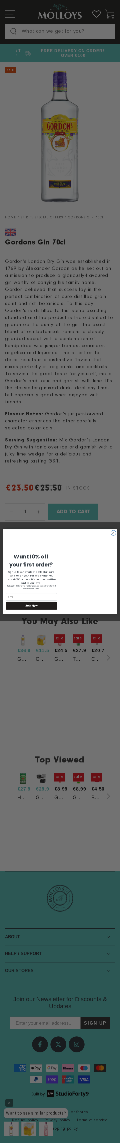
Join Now (31, 605)
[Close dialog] (113, 532)
